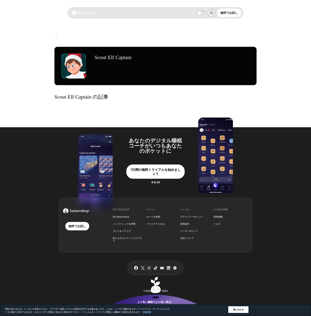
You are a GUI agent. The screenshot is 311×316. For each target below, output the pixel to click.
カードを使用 (153, 216)
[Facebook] (136, 268)
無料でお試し (229, 12)
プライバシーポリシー (191, 216)
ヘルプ (217, 224)
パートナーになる (155, 224)
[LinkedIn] (168, 268)
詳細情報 (147, 312)
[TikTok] (156, 268)
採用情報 (218, 216)
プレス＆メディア (122, 231)
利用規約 (184, 224)
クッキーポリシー (189, 231)
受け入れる (238, 309)
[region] (155, 310)
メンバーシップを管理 (124, 224)
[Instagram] (149, 267)
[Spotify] (175, 268)
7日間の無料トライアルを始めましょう (155, 171)
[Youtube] (162, 268)
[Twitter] (143, 268)
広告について (187, 238)
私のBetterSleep (121, 216)
